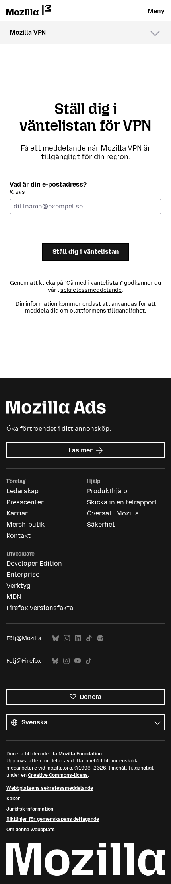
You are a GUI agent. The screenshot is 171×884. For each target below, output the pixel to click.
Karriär (17, 513)
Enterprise (22, 574)
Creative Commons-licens (58, 775)
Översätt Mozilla (113, 513)
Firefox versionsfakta (39, 608)
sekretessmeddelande (91, 290)
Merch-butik (25, 524)
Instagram (67, 638)
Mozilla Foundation (80, 754)
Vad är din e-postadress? (48, 188)
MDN (13, 596)
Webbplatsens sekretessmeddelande (49, 788)
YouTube (77, 661)
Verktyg (18, 585)
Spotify (100, 638)
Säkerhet (101, 524)
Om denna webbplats (30, 829)
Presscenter (25, 502)
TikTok (89, 638)
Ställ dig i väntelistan (85, 251)
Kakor (13, 798)
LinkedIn (78, 638)
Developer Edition (34, 563)
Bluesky (55, 638)
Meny (156, 11)
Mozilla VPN (28, 32)
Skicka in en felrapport (122, 502)
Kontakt (18, 535)
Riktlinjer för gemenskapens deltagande (52, 819)
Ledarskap (22, 491)
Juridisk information (29, 809)
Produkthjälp (107, 491)
